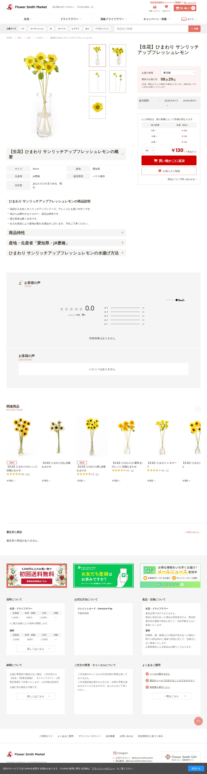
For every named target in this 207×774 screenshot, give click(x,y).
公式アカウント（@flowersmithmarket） (135, 758)
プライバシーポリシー (103, 768)
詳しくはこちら (190, 2)
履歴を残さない (194, 532)
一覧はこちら (171, 696)
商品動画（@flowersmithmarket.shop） (134, 761)
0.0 (89, 308)
